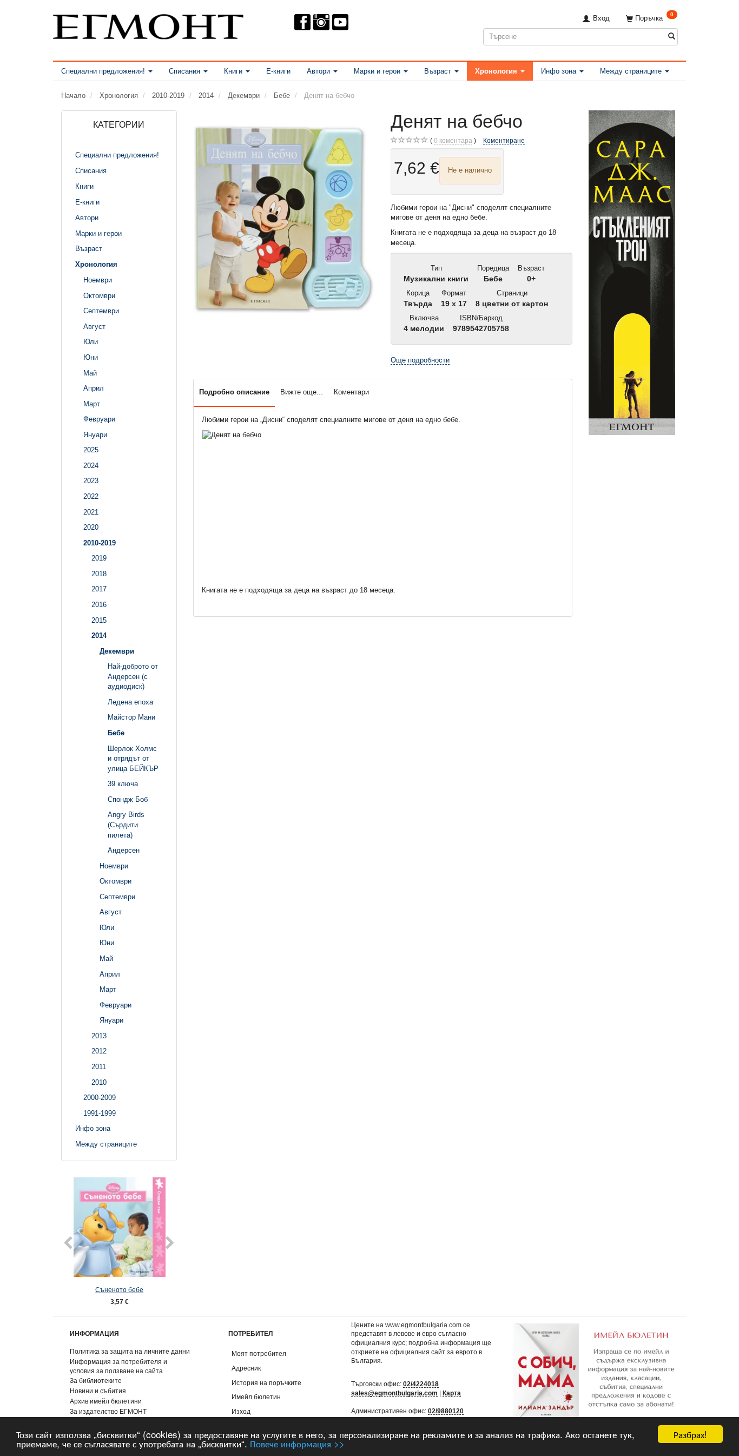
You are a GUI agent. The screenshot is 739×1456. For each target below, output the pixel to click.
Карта (452, 1392)
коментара (453, 140)
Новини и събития (98, 1390)
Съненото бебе (119, 1289)
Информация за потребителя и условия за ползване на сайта (118, 1366)
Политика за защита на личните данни (130, 1351)
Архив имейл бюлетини (106, 1401)
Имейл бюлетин (256, 1396)
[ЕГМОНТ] (148, 24)
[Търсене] (671, 36)
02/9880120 (446, 1410)
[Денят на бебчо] (284, 219)
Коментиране (504, 140)
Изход (241, 1411)
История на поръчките (266, 1382)
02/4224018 (421, 1383)
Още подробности (420, 360)
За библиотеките (96, 1380)
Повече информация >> (297, 1443)
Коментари (351, 392)
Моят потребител (259, 1353)
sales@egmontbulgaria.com (394, 1392)
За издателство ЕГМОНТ (108, 1411)
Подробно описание (234, 392)
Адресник (246, 1368)
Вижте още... (301, 392)
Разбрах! (690, 1434)
